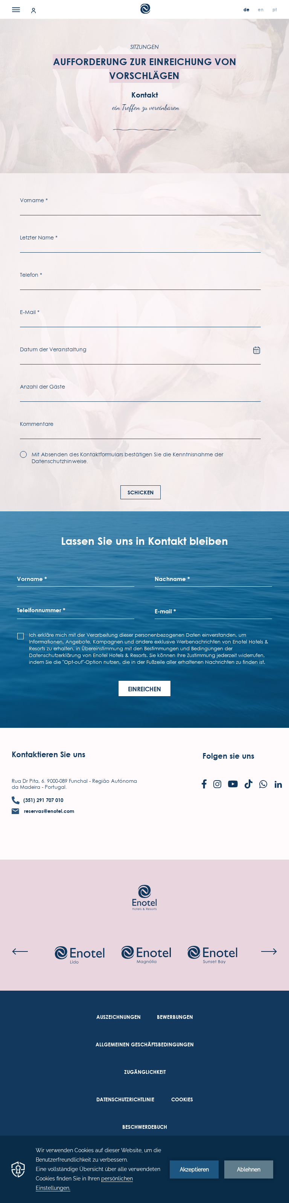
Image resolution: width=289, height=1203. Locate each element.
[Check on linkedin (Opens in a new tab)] (278, 785)
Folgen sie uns (228, 756)
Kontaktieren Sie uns (48, 754)
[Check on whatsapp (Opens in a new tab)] (263, 785)
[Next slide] (269, 951)
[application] (144, 1169)
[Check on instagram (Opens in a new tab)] (217, 785)
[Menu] (16, 9)
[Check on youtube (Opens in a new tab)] (233, 785)
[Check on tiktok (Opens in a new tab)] (248, 784)
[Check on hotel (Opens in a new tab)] (79, 955)
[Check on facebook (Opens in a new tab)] (204, 784)
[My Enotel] (33, 10)
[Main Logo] (145, 11)
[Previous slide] (20, 951)
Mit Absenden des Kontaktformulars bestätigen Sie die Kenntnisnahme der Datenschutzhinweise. (127, 458)
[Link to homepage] (144, 886)
